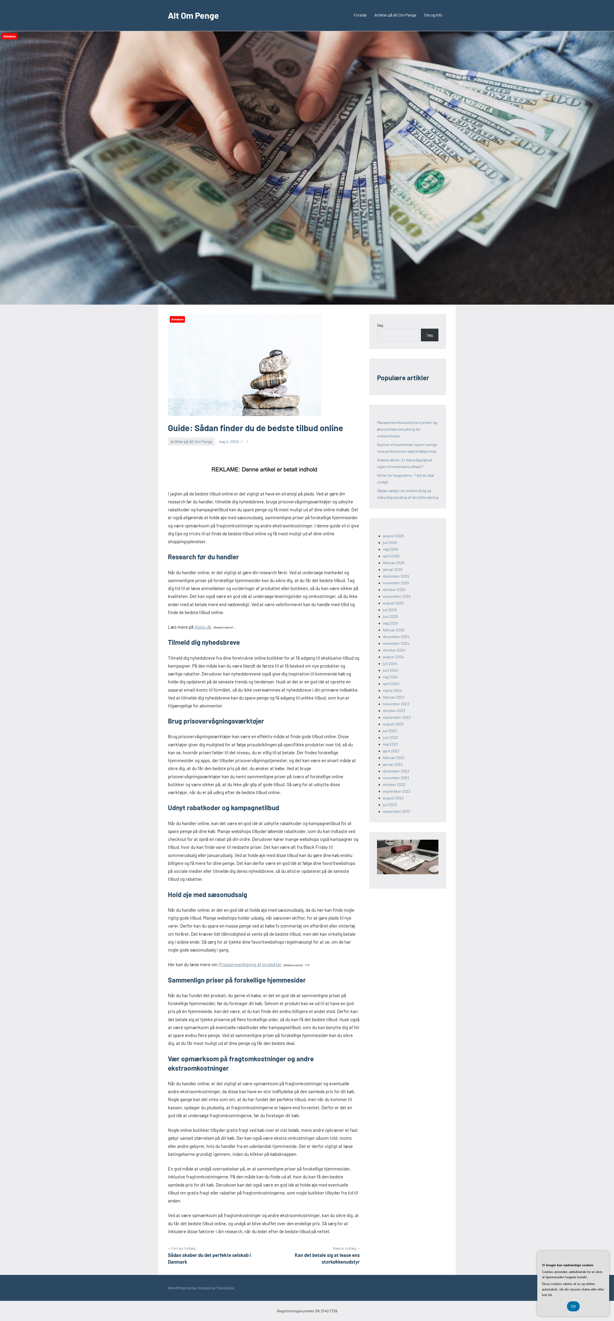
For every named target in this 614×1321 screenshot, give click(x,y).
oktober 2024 (394, 650)
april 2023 (391, 750)
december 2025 (396, 576)
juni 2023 (390, 737)
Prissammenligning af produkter (250, 964)
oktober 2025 (394, 589)
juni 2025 (390, 616)
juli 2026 (390, 542)
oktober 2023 (394, 710)
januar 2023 (392, 764)
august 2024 (393, 656)
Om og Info (433, 14)
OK (573, 1306)
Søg (380, 325)
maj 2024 (390, 677)
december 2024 (396, 636)
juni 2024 (390, 670)
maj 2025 (390, 623)
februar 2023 (393, 757)
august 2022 (393, 798)
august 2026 (393, 535)
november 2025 (396, 582)
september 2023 (397, 717)
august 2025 (393, 603)
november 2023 (396, 703)
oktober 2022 (394, 784)
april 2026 (391, 556)
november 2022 (396, 777)
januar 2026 (392, 569)
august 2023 (393, 724)
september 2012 (396, 811)
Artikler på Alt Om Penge (395, 14)
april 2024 (391, 683)
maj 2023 (390, 744)
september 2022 (397, 791)
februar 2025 (393, 629)
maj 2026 (390, 549)
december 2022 (396, 771)
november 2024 (396, 643)
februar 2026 (393, 562)
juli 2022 (390, 804)
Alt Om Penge (193, 15)
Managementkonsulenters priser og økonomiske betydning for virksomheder (407, 429)
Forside (360, 14)
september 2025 (397, 596)
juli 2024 (390, 663)
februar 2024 (394, 697)
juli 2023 (390, 730)
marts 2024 (392, 690)
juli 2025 (390, 609)
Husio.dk (203, 627)
